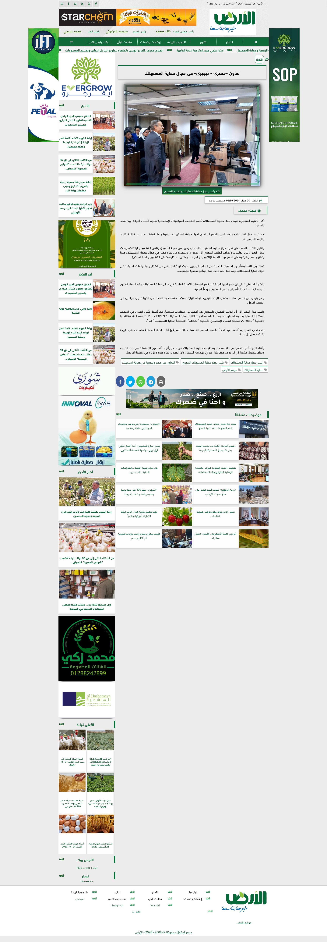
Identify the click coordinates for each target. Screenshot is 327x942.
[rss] (82, 4)
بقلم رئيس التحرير (98, 41)
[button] (63, 17)
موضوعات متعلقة (248, 414)
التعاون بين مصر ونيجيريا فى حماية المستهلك (148, 362)
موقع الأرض (230, 369)
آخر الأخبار (85, 274)
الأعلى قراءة (85, 724)
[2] (284, 89)
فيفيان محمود (247, 210)
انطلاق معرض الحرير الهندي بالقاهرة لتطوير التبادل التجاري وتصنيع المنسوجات (167, 49)
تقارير (203, 41)
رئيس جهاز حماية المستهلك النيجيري (203, 362)
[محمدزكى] (86, 648)
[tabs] (62, 4)
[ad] (127, 17)
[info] (69, 4)
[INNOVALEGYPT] (86, 430)
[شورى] (86, 381)
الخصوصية (117, 904)
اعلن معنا (155, 904)
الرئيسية (193, 892)
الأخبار (229, 41)
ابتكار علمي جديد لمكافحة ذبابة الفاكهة (252, 49)
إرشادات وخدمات (150, 41)
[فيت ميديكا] (43, 85)
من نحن (79, 898)
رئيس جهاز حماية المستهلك (247, 362)
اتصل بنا (136, 911)
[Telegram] (150, 381)
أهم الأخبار (85, 471)
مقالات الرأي (124, 41)
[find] (75, 4)
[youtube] (89, 4)
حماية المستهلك (254, 369)
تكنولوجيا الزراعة (176, 41)
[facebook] (96, 4)
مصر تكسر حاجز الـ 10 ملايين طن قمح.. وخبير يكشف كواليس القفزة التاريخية (58, 49)
